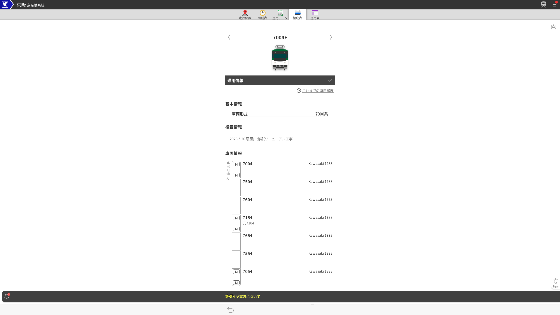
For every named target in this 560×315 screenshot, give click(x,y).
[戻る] (230, 310)
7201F (331, 36)
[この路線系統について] (7, 4)
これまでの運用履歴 (318, 90)
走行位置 (245, 18)
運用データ (280, 18)
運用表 (315, 18)
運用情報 (235, 80)
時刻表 (262, 18)
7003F (229, 36)
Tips (556, 286)
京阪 (30, 4)
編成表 (297, 18)
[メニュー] (554, 4)
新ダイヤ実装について (242, 296)
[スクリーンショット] (553, 26)
